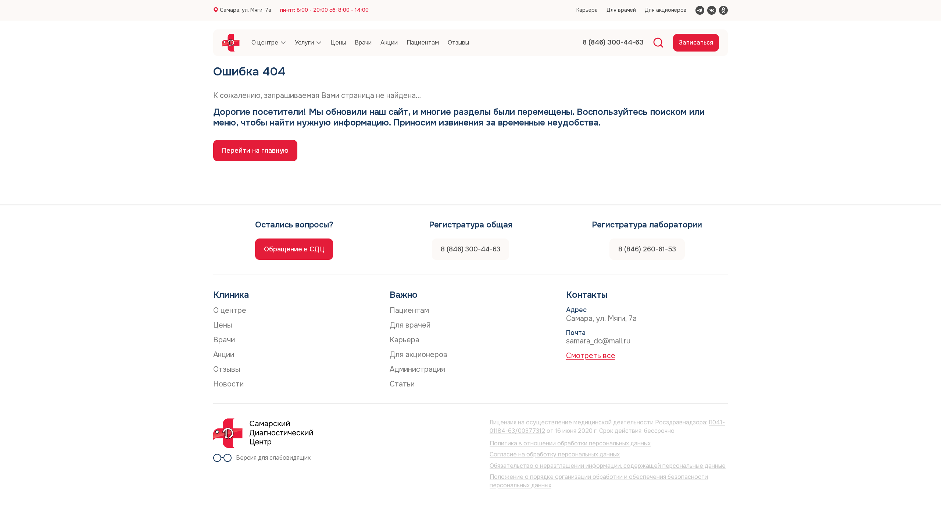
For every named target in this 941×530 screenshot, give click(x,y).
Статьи (402, 384)
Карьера (587, 10)
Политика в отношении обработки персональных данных (570, 443)
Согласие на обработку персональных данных (555, 454)
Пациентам (409, 310)
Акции (223, 354)
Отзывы (226, 369)
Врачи (224, 339)
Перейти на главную (255, 150)
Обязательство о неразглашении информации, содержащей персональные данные (608, 466)
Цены (222, 325)
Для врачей (621, 10)
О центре (229, 310)
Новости (228, 384)
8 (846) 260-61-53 (647, 249)
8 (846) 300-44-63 (470, 249)
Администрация (417, 369)
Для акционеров (666, 10)
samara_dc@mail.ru (598, 341)
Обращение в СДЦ (294, 249)
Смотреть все (590, 355)
